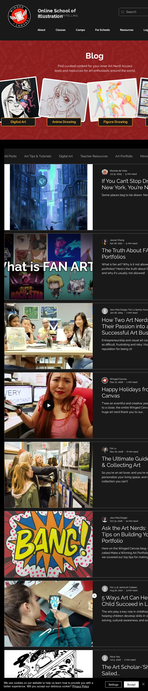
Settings (113, 684)
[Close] (143, 684)
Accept (131, 684)
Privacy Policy (80, 686)
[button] (94, 596)
